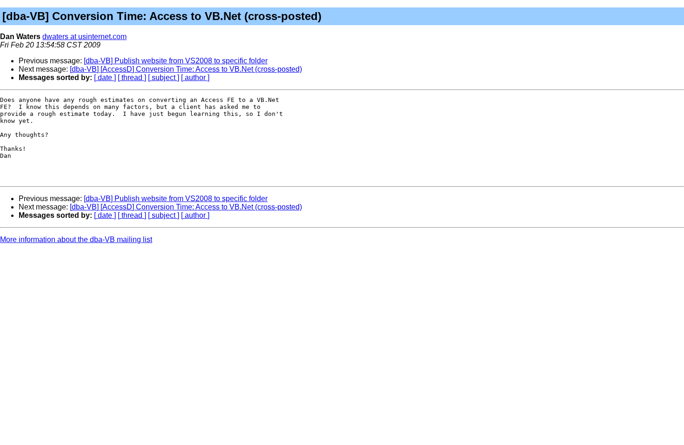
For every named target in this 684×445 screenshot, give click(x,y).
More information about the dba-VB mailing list (76, 239)
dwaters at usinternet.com (84, 36)
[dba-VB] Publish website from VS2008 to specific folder (176, 61)
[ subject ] (163, 77)
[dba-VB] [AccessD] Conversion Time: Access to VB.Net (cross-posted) (186, 69)
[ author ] (195, 77)
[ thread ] (132, 77)
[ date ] (105, 77)
